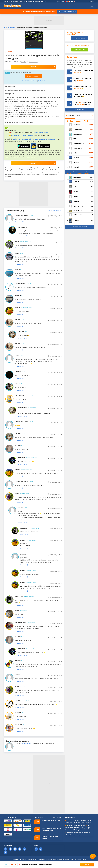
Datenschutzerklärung (62, 859)
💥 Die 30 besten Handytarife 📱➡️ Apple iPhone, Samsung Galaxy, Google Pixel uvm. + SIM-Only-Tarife (77, 828)
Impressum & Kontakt (19, 859)
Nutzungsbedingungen (46, 859)
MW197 (76, 197)
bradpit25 (23, 713)
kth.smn (19, 446)
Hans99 (22, 701)
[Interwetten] (7, 825)
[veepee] (7, 834)
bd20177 (19, 661)
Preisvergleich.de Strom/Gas (51, 820)
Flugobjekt (29, 528)
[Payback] (27, 825)
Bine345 (23, 469)
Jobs (83, 859)
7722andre (77, 139)
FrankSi (19, 675)
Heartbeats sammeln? (80, 172)
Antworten (18, 222)
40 (33, 62)
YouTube (30, 1)
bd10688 (22, 507)
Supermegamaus (25, 622)
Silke (18, 384)
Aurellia (76, 221)
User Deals (11, 27)
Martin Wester (78, 206)
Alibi (75, 186)
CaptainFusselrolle (23, 284)
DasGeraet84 (78, 129)
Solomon (76, 192)
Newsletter (43, 1)
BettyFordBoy (24, 227)
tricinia (19, 270)
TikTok (36, 1)
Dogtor (19, 355)
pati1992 (19, 296)
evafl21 (23, 307)
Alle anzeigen (79, 110)
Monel (23, 241)
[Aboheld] (7, 821)
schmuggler (27, 457)
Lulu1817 (23, 62)
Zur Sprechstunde (79, 50)
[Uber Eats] (27, 829)
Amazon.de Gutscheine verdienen (22, 135)
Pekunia (19, 319)
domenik (76, 167)
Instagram (22, 1)
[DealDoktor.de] (13, 5)
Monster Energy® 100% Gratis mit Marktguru (35, 865)
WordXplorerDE (79, 143)
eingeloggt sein (26, 743)
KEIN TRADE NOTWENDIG (66, 11)
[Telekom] (17, 829)
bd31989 (76, 158)
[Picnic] (7, 829)
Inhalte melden (32, 859)
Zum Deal (33, 67)
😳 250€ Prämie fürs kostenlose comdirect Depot (39, 11)
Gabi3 (75, 153)
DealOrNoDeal (24, 396)
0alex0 (19, 253)
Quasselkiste (78, 210)
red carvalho (78, 215)
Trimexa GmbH (76, 859)
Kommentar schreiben (55, 210)
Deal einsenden (80, 38)
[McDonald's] (17, 825)
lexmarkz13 (24, 596)
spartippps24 (78, 134)
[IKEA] (27, 821)
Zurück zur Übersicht (33, 76)
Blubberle (20, 372)
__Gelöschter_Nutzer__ (24, 215)
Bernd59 (76, 162)
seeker (22, 493)
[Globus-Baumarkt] (17, 821)
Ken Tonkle (23, 725)
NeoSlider (77, 125)
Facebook (15, 1)
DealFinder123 (78, 148)
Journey (76, 201)
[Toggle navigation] (91, 5)
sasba (21, 610)
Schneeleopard (27, 409)
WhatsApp (7, 1)
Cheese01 (22, 331)
